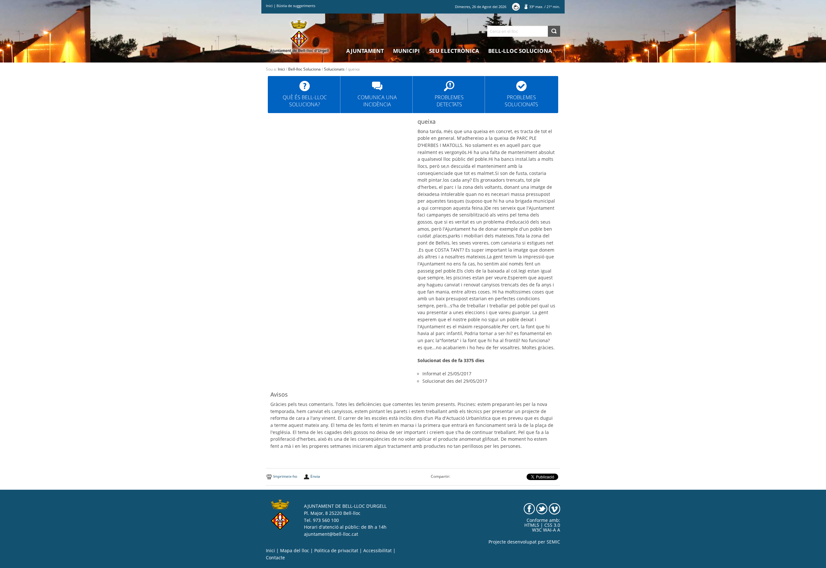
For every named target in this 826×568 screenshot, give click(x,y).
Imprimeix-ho (285, 476)
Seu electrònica (454, 50)
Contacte (275, 558)
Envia (315, 476)
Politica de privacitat (336, 551)
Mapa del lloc (294, 551)
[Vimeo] (554, 508)
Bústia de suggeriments (296, 5)
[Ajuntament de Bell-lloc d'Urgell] (299, 36)
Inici (269, 5)
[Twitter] (542, 508)
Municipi (406, 50)
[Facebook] (529, 508)
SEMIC (553, 542)
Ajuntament (365, 50)
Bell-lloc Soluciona (520, 50)
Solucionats (334, 69)
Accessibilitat (377, 551)
